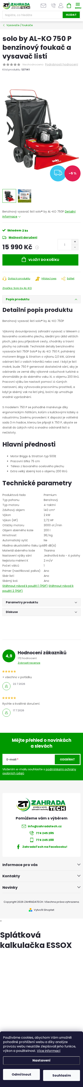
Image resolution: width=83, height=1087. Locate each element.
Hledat (71, 15)
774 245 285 (45, 833)
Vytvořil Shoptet (44, 910)
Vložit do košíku (43, 260)
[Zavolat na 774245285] (53, 5)
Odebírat (67, 759)
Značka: (17, 288)
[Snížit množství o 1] (75, 247)
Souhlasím (61, 1075)
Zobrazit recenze (29, 663)
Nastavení (41, 1060)
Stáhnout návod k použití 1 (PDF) (25, 586)
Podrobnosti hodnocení (61, 64)
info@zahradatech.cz (45, 826)
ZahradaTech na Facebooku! (44, 847)
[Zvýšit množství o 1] (75, 242)
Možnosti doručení (23, 237)
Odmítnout (21, 1074)
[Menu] (77, 5)
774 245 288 (45, 840)
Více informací (48, 1050)
